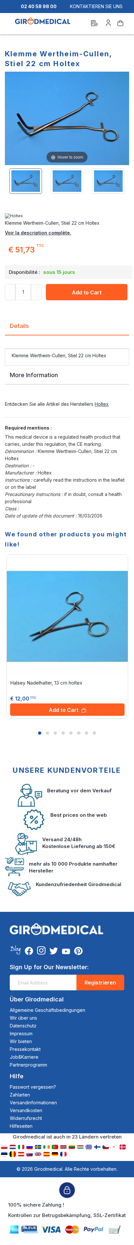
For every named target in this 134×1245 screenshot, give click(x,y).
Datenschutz (23, 1025)
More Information (34, 375)
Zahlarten (20, 1094)
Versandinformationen (33, 1102)
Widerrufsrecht (26, 1118)
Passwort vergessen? (33, 1087)
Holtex (102, 404)
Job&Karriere (24, 1057)
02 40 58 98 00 (39, 6)
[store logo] (42, 24)
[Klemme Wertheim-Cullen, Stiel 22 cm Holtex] (25, 181)
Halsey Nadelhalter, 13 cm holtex (46, 683)
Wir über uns (23, 1018)
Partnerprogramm (28, 1065)
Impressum (21, 1033)
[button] (40, 733)
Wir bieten (21, 1041)
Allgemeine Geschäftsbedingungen (47, 1010)
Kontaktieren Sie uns (96, 6)
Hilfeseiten (21, 1126)
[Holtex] (67, 216)
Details (19, 325)
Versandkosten (26, 1110)
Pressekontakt (25, 1049)
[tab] (67, 328)
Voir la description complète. (38, 232)
